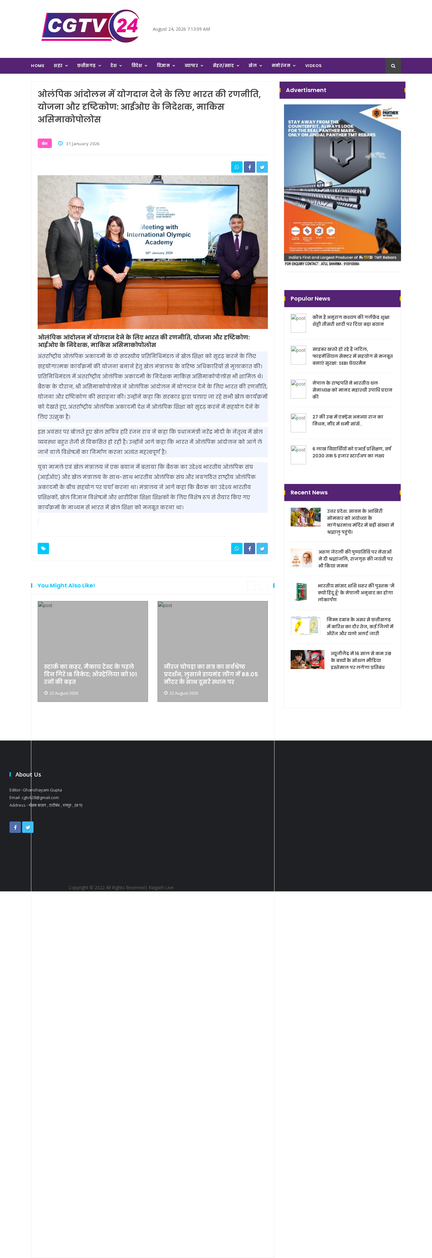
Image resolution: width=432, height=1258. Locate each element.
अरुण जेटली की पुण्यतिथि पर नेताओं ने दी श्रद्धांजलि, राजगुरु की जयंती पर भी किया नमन (355, 559)
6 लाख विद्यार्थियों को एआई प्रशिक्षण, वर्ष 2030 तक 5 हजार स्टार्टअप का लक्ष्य (351, 452)
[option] (93, 926)
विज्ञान (163, 66)
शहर (58, 66)
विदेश (137, 66)
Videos (313, 66)
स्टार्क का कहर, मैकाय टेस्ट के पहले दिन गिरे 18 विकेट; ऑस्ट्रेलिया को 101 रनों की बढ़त (90, 674)
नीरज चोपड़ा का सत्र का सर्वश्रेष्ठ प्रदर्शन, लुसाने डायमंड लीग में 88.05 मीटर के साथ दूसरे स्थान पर (211, 674)
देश (113, 66)
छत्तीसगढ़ (86, 66)
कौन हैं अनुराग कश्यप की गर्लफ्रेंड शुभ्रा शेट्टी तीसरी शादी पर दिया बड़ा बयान (351, 320)
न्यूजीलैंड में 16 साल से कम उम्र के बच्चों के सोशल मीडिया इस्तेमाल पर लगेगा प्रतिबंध (361, 660)
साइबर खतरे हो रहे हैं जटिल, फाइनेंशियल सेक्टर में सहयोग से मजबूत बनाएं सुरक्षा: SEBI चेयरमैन (352, 356)
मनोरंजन (281, 66)
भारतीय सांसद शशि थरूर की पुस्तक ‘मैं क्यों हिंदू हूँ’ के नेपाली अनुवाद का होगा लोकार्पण (356, 593)
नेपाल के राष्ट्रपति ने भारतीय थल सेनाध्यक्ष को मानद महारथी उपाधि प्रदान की (352, 390)
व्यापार (191, 66)
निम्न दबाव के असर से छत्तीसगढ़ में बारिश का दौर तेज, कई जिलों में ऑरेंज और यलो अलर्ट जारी (360, 627)
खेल (253, 66)
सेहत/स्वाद (223, 66)
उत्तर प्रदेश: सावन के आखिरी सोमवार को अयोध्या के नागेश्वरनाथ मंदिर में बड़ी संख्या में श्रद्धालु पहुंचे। (360, 521)
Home (37, 66)
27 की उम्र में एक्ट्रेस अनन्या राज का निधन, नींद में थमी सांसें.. (347, 420)
